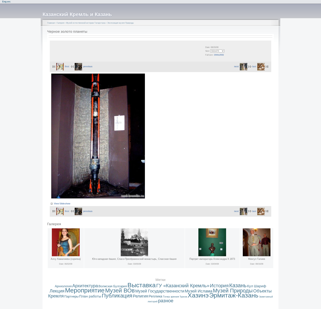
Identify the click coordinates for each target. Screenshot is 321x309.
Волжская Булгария (112, 286)
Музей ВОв (120, 290)
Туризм (183, 296)
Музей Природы (233, 291)
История (219, 285)
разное (165, 300)
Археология (63, 286)
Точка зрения (171, 296)
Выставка (141, 285)
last (254, 66)
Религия (140, 296)
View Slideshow (62, 203)
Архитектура (85, 285)
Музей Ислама (198, 291)
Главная (51, 23)
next (236, 66)
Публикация (117, 296)
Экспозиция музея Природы (120, 23)
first (67, 66)
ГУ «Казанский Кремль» (182, 285)
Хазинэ (198, 295)
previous (88, 66)
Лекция (57, 290)
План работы (90, 296)
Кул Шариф (256, 286)
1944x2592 (219, 55)
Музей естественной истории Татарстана (85, 23)
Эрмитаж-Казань (233, 295)
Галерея (60, 23)
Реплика (155, 296)
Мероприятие (85, 290)
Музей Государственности (159, 291)
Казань (238, 285)
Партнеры (71, 296)
